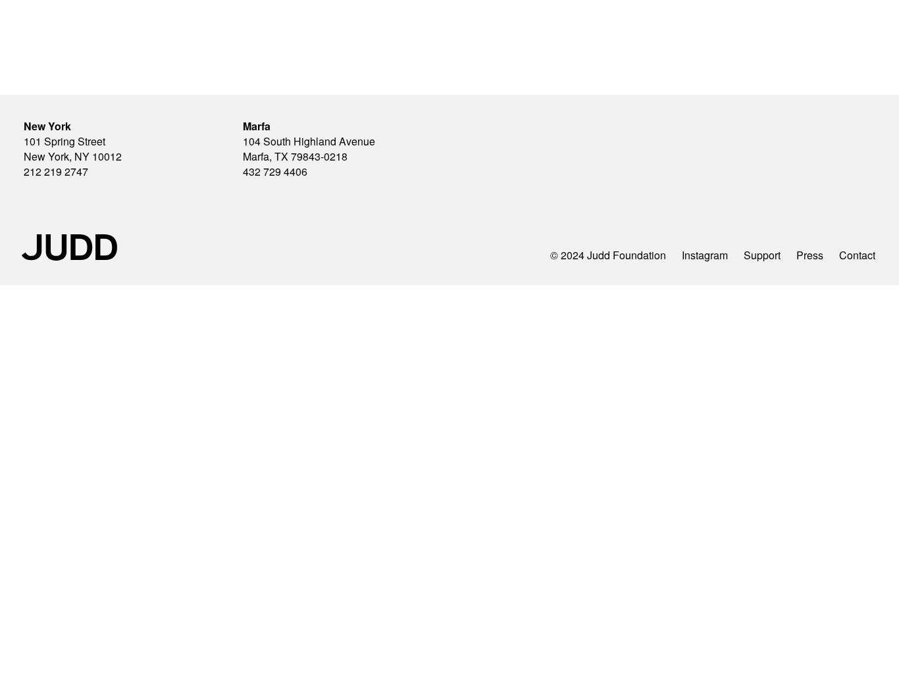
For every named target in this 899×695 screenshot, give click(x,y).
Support (762, 255)
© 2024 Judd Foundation (608, 255)
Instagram (705, 255)
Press (809, 255)
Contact (857, 255)
